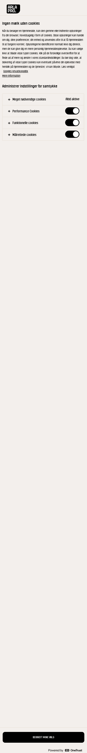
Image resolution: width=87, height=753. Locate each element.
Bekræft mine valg (43, 737)
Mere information (11, 75)
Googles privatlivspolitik (15, 71)
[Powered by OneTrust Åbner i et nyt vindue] (65, 750)
